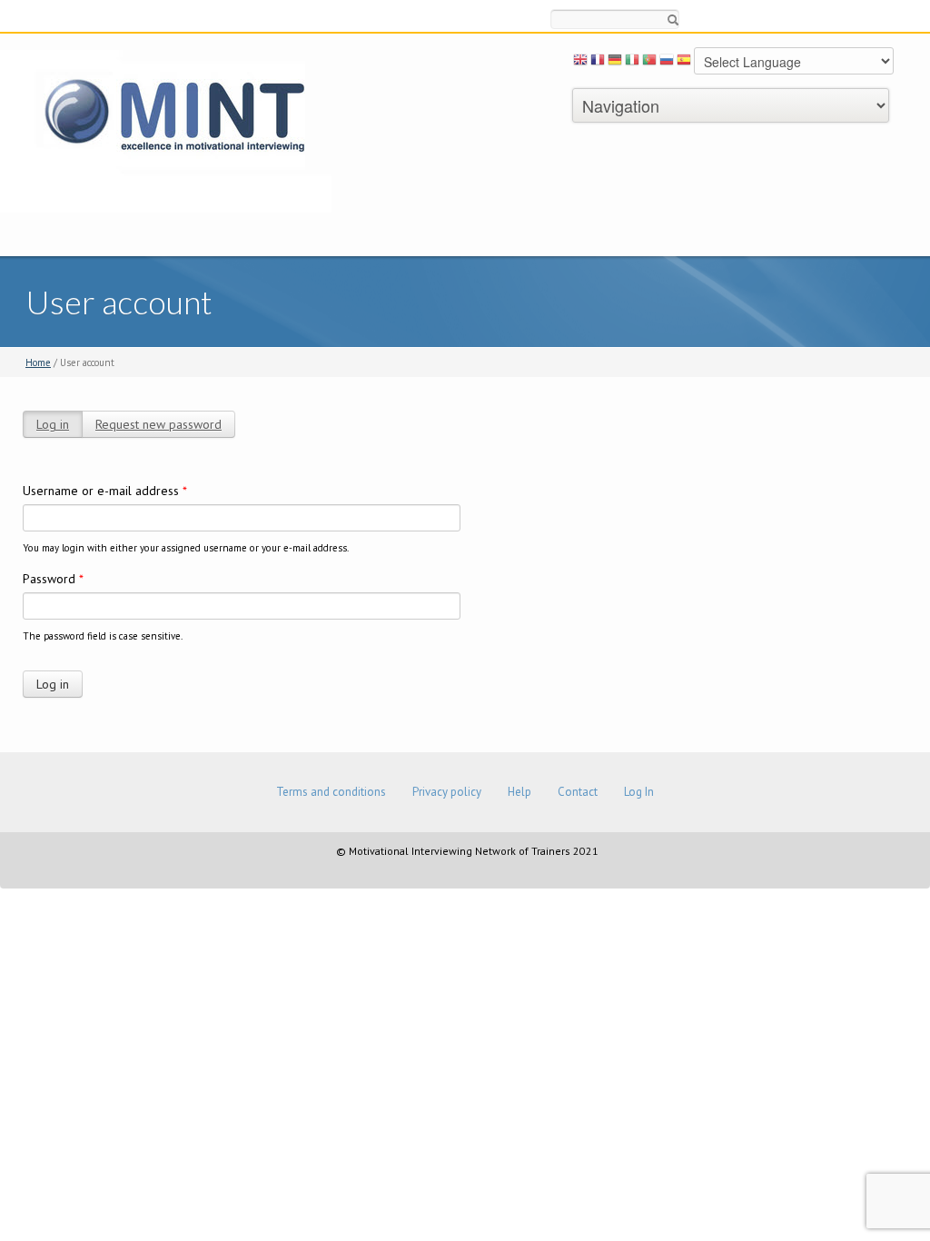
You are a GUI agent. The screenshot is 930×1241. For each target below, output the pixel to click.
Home (38, 362)
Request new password (158, 424)
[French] (597, 63)
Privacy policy (446, 791)
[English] (580, 63)
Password (53, 579)
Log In (639, 791)
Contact (578, 791)
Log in (52, 424)
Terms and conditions (331, 791)
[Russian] (666, 63)
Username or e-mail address (105, 490)
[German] (615, 63)
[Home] (165, 130)
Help (519, 791)
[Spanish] (684, 63)
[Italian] (632, 63)
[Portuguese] (649, 63)
